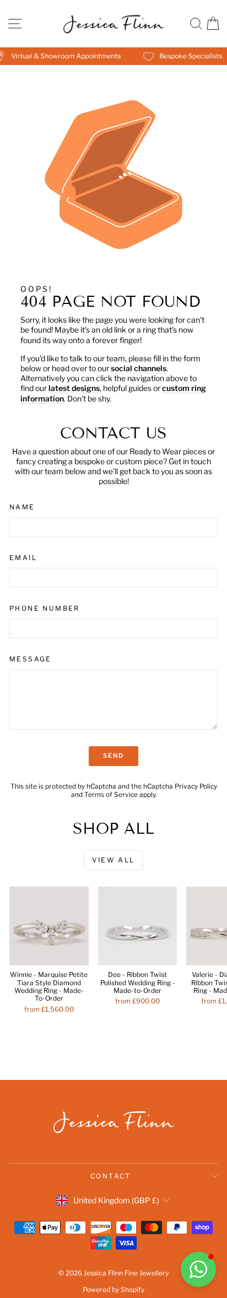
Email (23, 557)
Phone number (44, 608)
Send (114, 755)
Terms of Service (111, 795)
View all (113, 860)
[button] (198, 1269)
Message (30, 659)
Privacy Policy (196, 786)
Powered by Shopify (113, 1289)
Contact (110, 1176)
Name (22, 507)
